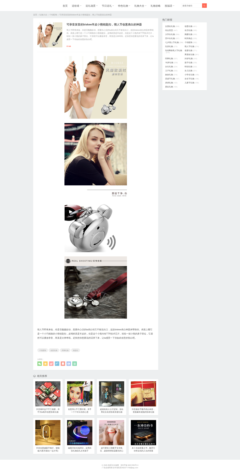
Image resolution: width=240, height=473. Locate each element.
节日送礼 (107, 5)
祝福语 (168, 5)
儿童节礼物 (192, 83)
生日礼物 (191, 30)
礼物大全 (139, 5)
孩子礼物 (191, 62)
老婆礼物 (191, 50)
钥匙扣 (75, 350)
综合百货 (171, 30)
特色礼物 (123, 5)
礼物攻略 (156, 5)
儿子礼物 (171, 70)
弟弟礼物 (171, 83)
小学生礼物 (192, 74)
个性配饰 (53, 14)
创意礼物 (54, 350)
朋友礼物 (171, 87)
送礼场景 (91, 5)
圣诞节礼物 (172, 78)
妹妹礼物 (171, 74)
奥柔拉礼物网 (113, 465)
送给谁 (75, 5)
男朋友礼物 (192, 54)
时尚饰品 (191, 38)
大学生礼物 (172, 34)
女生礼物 (171, 66)
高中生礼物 (172, 38)
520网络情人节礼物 (173, 51)
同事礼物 (65, 350)
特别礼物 (191, 66)
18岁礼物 (171, 62)
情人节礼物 (192, 46)
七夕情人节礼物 (174, 42)
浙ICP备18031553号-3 (129, 465)
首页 (65, 5)
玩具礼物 (171, 46)
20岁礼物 (191, 58)
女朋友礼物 (172, 26)
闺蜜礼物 (191, 34)
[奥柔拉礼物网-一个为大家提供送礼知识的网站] (40, 5)
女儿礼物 (191, 70)
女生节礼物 (192, 78)
